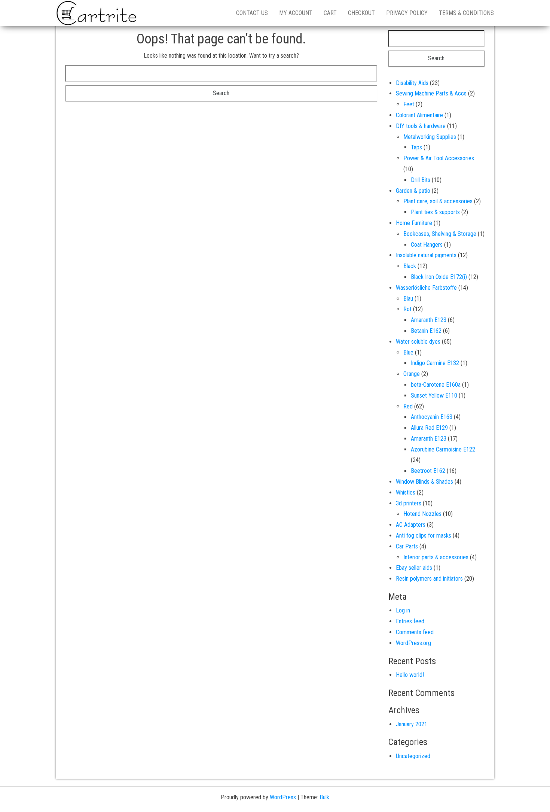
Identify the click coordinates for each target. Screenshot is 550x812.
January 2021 (411, 724)
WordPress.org (413, 643)
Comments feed (415, 632)
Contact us (252, 12)
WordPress (283, 797)
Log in (403, 610)
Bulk (324, 797)
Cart (330, 12)
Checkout (361, 12)
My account (295, 12)
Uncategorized (413, 756)
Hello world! (410, 674)
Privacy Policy (407, 12)
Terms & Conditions (466, 12)
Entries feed (410, 621)
